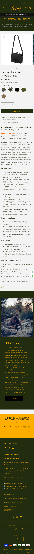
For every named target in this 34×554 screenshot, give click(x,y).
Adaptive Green (23, 89)
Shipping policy (28, 552)
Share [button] (5, 287)
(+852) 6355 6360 (18, 502)
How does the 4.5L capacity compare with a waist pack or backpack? (16, 270)
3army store (9, 549)
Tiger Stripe (10, 89)
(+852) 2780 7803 (16, 477)
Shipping (3, 82)
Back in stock (14, 24)
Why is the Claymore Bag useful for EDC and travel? (16, 265)
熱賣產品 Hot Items (14, 26)
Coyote (3, 96)
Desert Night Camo (3, 89)
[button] (4, 8)
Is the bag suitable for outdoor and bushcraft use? (17, 278)
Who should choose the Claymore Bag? (14, 281)
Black (17, 89)
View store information (10, 122)
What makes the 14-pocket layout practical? (16, 274)
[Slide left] (13, 68)
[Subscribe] (28, 432)
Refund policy (28, 549)
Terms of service (17, 552)
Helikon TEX (23, 24)
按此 (12, 510)
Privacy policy (7, 552)
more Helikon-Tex (14, 398)
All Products (5, 24)
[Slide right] (21, 68)
